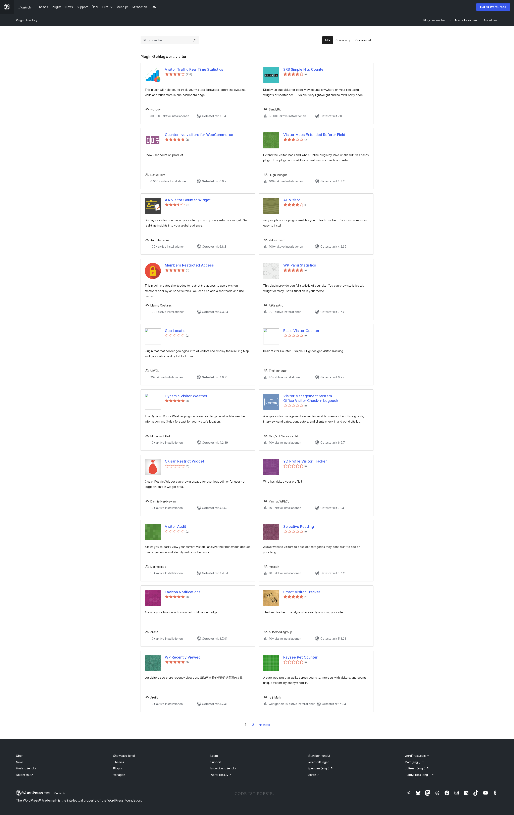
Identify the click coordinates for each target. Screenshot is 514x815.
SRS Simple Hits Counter (304, 69)
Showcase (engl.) (125, 755)
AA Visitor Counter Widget (188, 200)
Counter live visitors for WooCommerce (199, 135)
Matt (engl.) (414, 762)
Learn (214, 755)
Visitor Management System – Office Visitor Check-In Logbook (310, 398)
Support (215, 762)
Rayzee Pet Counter (300, 657)
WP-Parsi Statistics (299, 265)
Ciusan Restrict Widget (184, 461)
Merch (313, 774)
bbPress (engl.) (417, 768)
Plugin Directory (26, 20)
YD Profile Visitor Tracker (305, 461)
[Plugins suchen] (195, 40)
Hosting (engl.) (26, 768)
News (19, 762)
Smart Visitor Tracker (301, 592)
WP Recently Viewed (183, 657)
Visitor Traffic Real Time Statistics (194, 69)
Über (19, 755)
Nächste (264, 724)
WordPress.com (417, 755)
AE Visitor (291, 200)
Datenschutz (24, 774)
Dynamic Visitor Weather (186, 396)
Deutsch (59, 793)
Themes (118, 762)
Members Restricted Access (189, 265)
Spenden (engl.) (320, 768)
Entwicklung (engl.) (223, 768)
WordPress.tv (221, 774)
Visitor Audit (175, 526)
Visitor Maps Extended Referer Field (314, 135)
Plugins (118, 768)
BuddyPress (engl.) (419, 774)
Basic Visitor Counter (301, 331)
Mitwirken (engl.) (319, 755)
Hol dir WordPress (493, 7)
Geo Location (176, 331)
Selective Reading (298, 526)
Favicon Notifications (183, 592)
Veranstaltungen (318, 762)
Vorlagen (119, 774)
